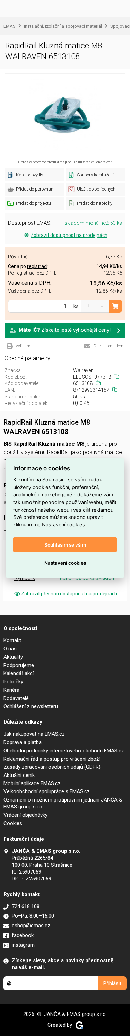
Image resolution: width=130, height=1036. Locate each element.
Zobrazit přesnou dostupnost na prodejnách (69, 593)
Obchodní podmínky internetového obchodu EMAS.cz (63, 750)
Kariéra (11, 690)
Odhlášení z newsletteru (30, 706)
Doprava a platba (22, 742)
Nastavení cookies (65, 563)
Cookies (12, 823)
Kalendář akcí (18, 673)
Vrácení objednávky (25, 815)
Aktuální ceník (19, 775)
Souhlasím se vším (65, 545)
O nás (10, 649)
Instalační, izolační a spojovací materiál (63, 26)
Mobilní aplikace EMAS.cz (32, 783)
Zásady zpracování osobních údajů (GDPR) (52, 767)
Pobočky (13, 682)
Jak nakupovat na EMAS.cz (34, 734)
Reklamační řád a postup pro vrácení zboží (51, 759)
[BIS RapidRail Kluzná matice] (65, 114)
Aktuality (13, 657)
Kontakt (12, 640)
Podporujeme (18, 665)
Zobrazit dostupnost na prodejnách (69, 235)
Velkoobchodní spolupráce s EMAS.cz (46, 791)
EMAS (9, 26)
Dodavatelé (16, 698)
